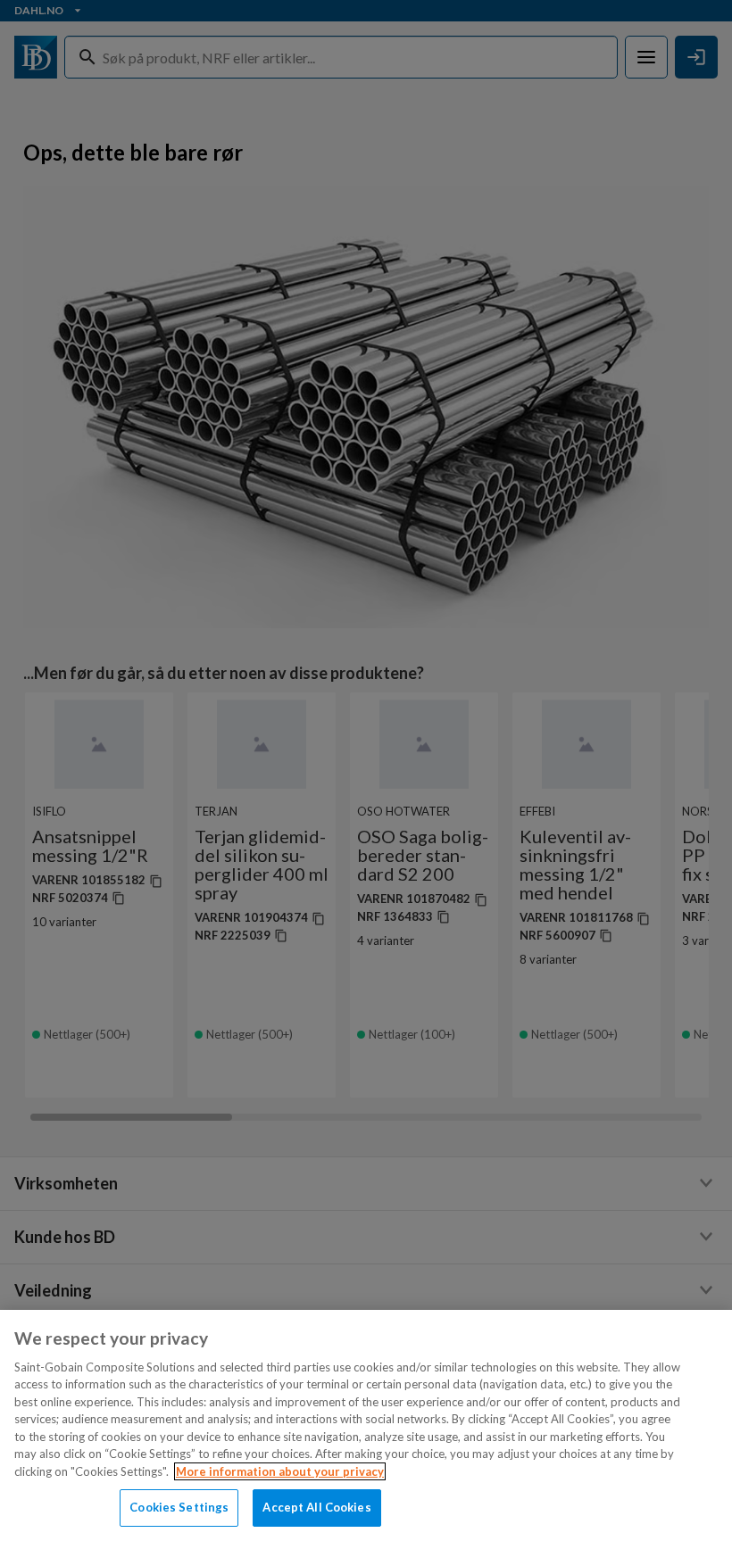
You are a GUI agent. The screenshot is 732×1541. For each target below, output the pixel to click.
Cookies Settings (179, 1507)
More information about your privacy (280, 1471)
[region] (366, 1425)
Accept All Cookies (316, 1507)
